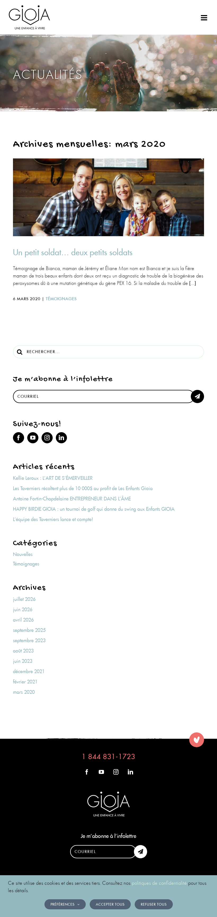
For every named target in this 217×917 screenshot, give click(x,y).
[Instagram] (47, 437)
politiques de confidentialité (159, 882)
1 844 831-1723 (108, 756)
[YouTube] (32, 437)
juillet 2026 (24, 599)
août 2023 (23, 651)
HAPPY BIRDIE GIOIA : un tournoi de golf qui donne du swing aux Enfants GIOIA (94, 509)
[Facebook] (18, 437)
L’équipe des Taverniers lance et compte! (53, 519)
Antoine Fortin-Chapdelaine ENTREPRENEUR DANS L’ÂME (72, 499)
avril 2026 (23, 620)
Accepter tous (110, 904)
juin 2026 (22, 609)
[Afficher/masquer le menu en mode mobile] (204, 17)
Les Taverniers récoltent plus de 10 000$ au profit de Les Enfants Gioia (83, 488)
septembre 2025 (29, 630)
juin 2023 (22, 661)
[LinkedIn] (61, 437)
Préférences (63, 904)
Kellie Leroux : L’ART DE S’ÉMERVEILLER (53, 478)
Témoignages (61, 298)
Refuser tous (154, 904)
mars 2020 (24, 692)
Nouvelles (23, 554)
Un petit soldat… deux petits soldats (73, 252)
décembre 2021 (29, 671)
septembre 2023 (29, 640)
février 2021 (25, 682)
